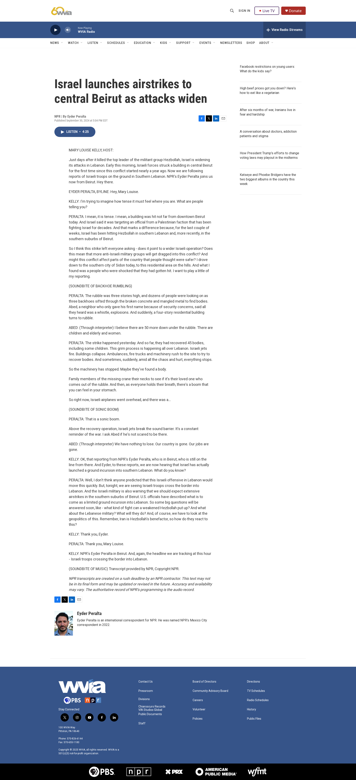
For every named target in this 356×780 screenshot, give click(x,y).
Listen (93, 42)
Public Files (254, 718)
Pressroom (145, 690)
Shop (250, 42)
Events (205, 42)
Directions (253, 681)
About (264, 42)
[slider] (74, 30)
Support (183, 42)
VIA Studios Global (150, 709)
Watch (73, 42)
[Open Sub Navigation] (62, 42)
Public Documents (150, 714)
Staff (141, 723)
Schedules (116, 42)
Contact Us (145, 681)
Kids (163, 42)
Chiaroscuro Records (151, 706)
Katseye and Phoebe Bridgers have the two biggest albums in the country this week (268, 179)
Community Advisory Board (210, 690)
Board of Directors (204, 681)
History (251, 709)
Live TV (268, 10)
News (54, 42)
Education (142, 42)
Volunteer (199, 709)
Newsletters (231, 42)
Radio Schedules (258, 700)
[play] (55, 30)
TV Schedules (256, 690)
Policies (198, 718)
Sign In (244, 10)
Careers (198, 700)
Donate (295, 11)
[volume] (67, 30)
